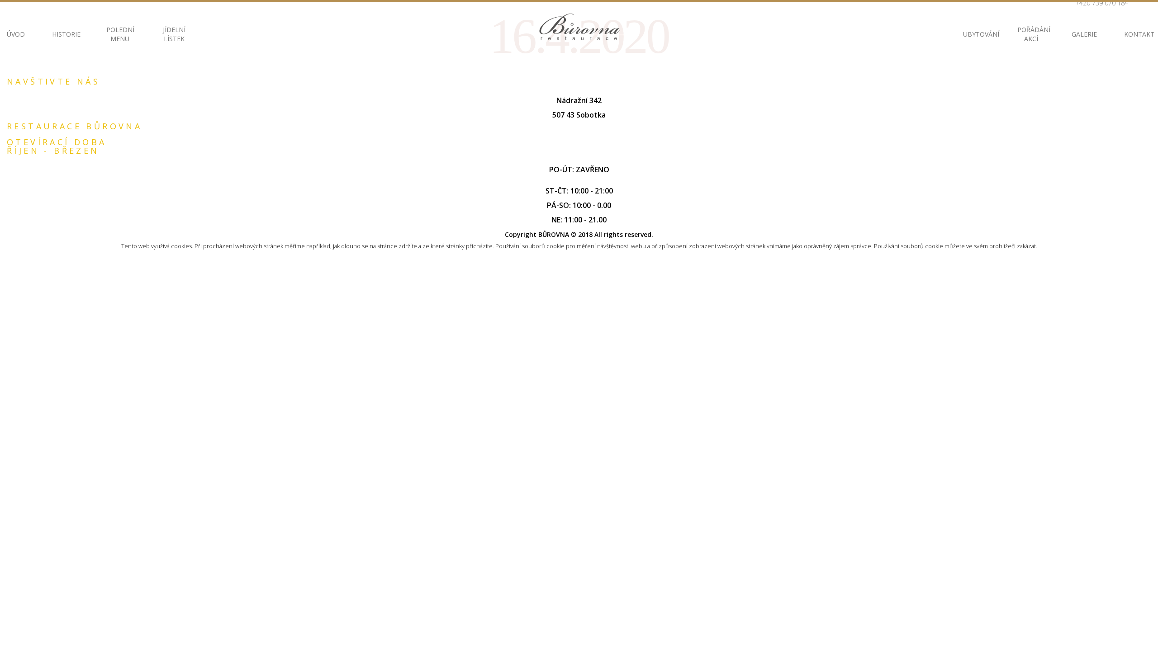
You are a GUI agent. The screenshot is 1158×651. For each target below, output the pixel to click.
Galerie (1084, 34)
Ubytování (976, 34)
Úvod (16, 34)
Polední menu (119, 34)
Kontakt (1137, 34)
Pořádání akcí (1030, 34)
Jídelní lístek (174, 34)
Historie (65, 34)
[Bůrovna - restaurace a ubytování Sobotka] (579, 27)
